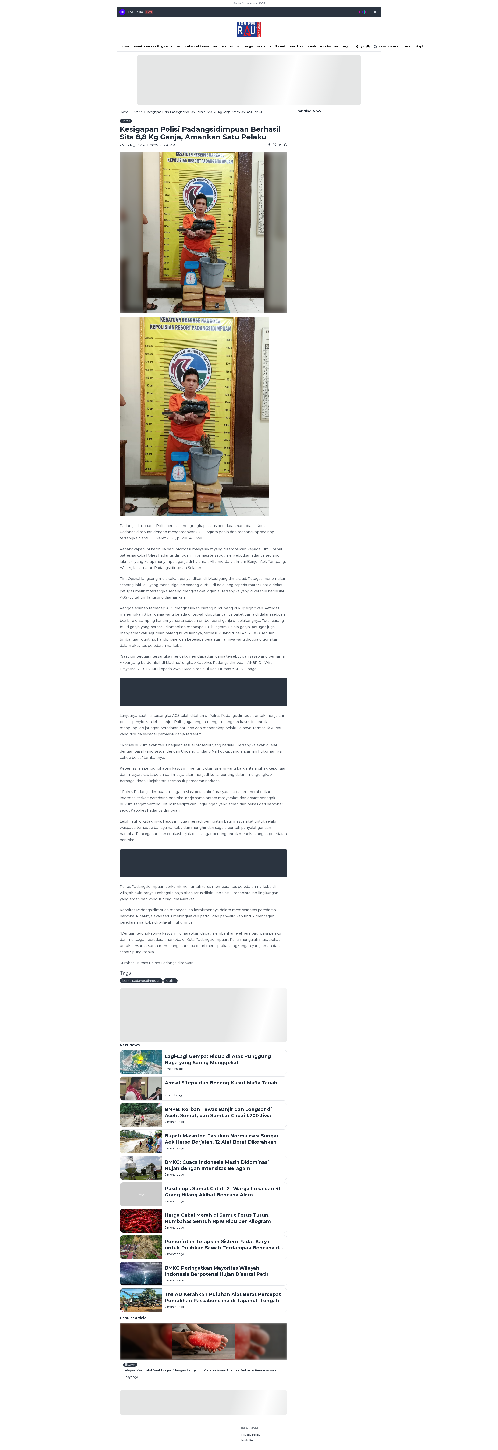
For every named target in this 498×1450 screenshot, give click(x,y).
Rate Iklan (296, 46)
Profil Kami (277, 46)
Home (125, 46)
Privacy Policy (250, 1435)
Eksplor (421, 46)
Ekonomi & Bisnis (386, 46)
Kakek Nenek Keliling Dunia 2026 (157, 46)
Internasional (230, 46)
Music (407, 46)
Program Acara (254, 46)
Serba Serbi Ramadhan (201, 46)
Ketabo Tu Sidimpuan (323, 46)
